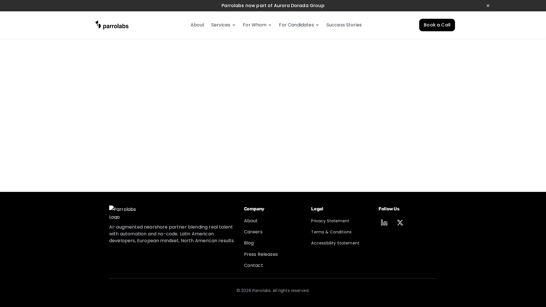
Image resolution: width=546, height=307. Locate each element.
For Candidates (296, 25)
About (197, 25)
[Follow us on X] (400, 222)
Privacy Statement (330, 221)
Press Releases (261, 254)
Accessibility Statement (335, 243)
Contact (253, 265)
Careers (253, 232)
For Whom (254, 25)
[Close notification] (488, 5)
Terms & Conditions (331, 232)
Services (220, 25)
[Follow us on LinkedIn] (384, 222)
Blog (249, 243)
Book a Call (437, 25)
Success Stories (344, 25)
